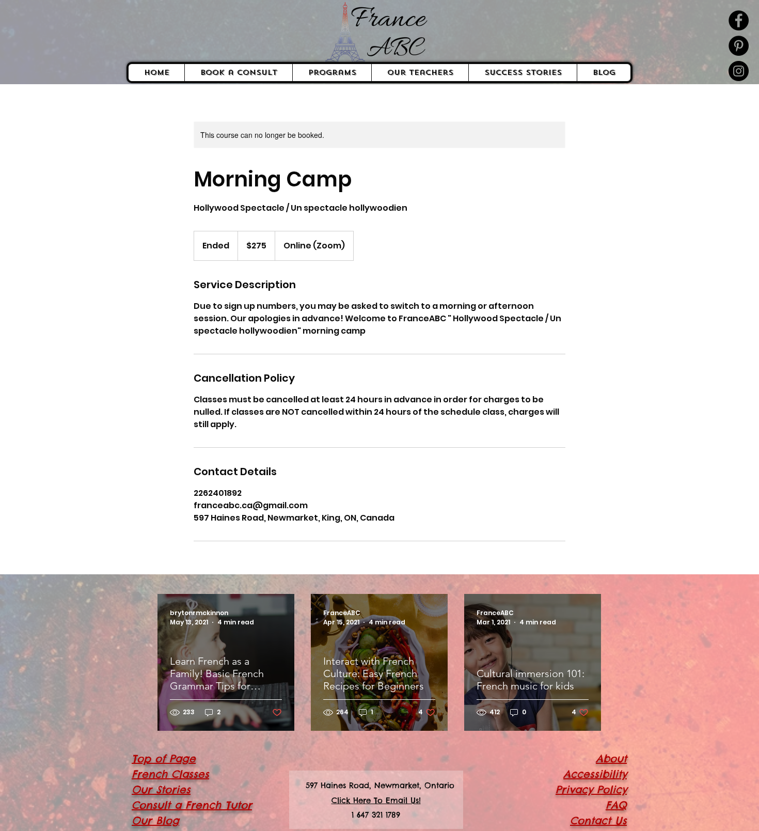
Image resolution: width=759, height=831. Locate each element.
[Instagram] (739, 71)
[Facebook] (739, 20)
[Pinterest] (739, 46)
